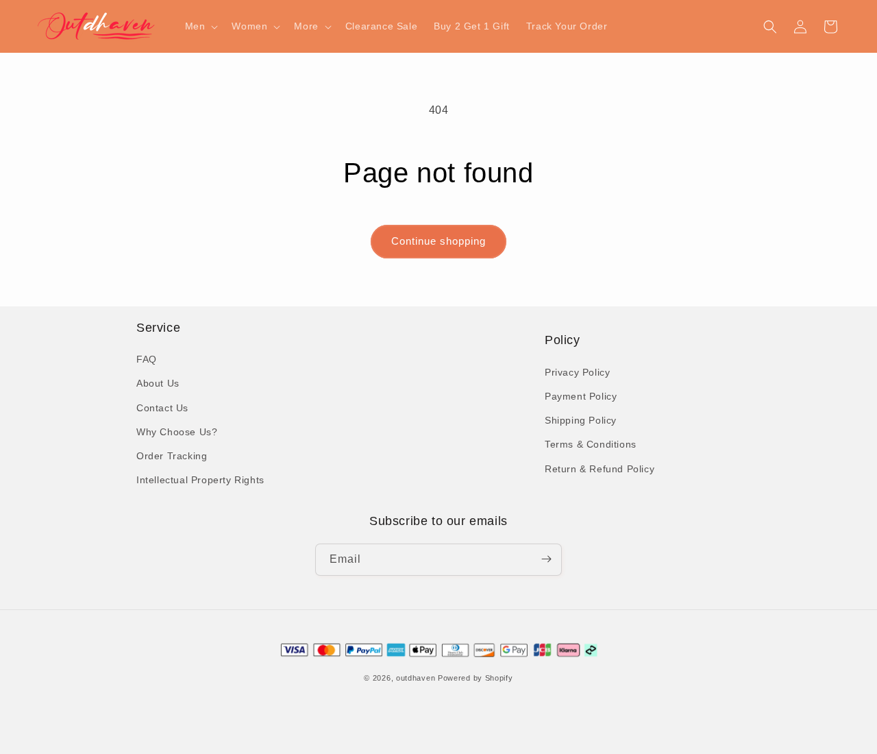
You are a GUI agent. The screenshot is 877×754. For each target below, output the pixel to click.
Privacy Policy (577, 371)
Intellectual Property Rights (200, 480)
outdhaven (415, 678)
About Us (158, 383)
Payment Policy (581, 395)
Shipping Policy (581, 420)
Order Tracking (171, 455)
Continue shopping (438, 241)
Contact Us (162, 407)
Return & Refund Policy (599, 468)
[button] (200, 26)
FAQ (146, 359)
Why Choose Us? (176, 431)
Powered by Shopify (475, 678)
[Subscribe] (546, 559)
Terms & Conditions (591, 444)
